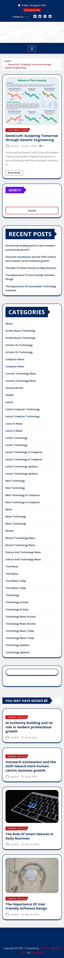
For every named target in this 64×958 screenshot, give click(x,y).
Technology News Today (20, 630)
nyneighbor (32, 30)
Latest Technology (16, 438)
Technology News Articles (21, 616)
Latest (9, 402)
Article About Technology (20, 330)
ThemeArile (37, 952)
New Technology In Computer (23, 495)
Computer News (15, 359)
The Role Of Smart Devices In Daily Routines (31, 268)
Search (14, 190)
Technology (12, 595)
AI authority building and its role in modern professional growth (29, 726)
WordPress (45, 948)
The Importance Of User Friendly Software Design (26, 906)
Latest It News (14, 423)
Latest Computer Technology (23, 409)
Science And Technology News (23, 552)
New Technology (15, 480)
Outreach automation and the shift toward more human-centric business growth (31, 766)
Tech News (12, 566)
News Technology (16, 516)
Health (9, 395)
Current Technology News (21, 373)
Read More (14, 172)
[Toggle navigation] (32, 48)
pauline (15, 145)
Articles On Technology (19, 345)
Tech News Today (16, 581)
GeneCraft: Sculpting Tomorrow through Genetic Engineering (32, 137)
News (9, 509)
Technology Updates (18, 645)
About (9, 323)
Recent (10, 530)
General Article (14, 388)
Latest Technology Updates (22, 466)
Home (8, 60)
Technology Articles (17, 602)
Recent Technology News (20, 538)
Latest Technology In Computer (24, 452)
